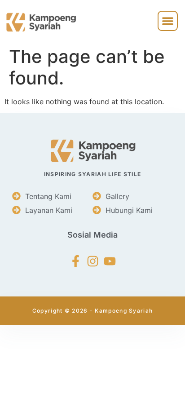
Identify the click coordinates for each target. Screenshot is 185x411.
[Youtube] (110, 261)
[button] (168, 21)
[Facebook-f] (76, 261)
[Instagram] (93, 261)
